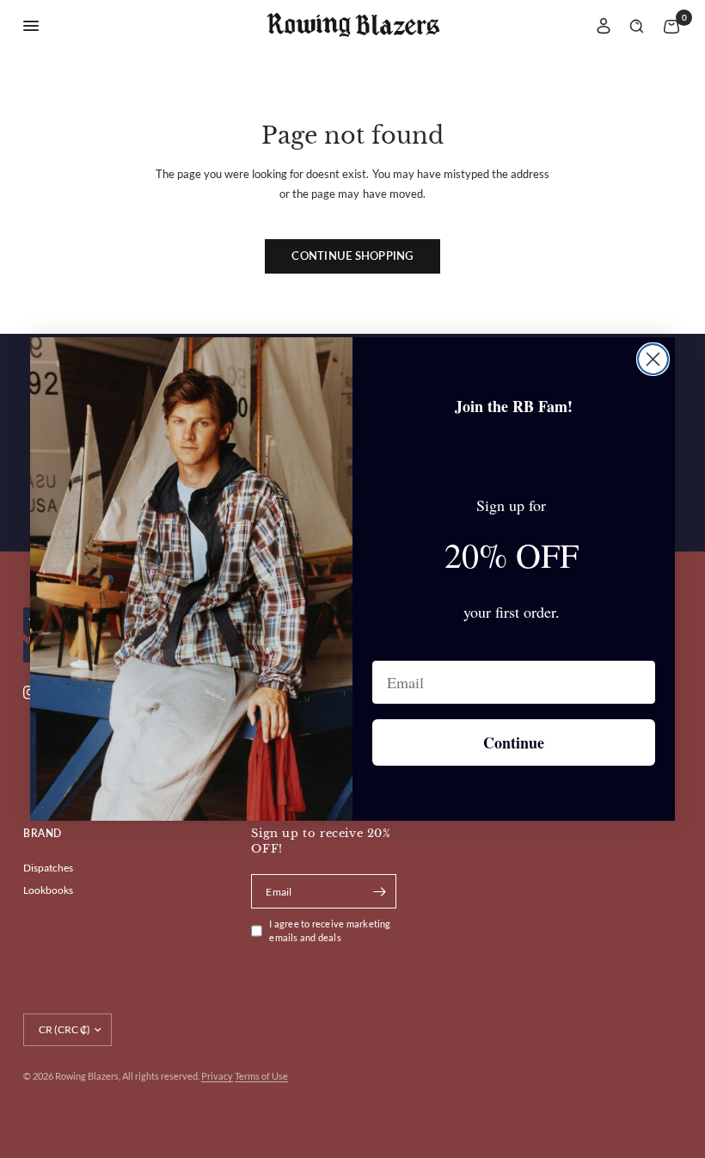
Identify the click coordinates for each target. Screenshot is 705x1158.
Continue (513, 742)
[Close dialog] (653, 359)
